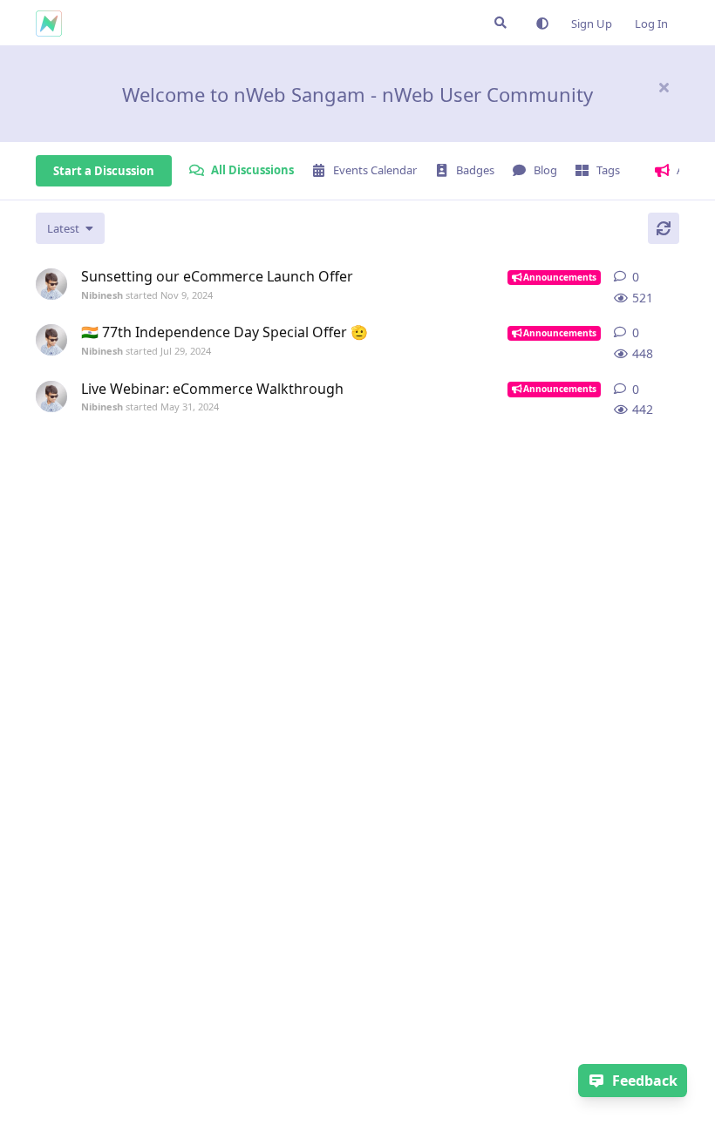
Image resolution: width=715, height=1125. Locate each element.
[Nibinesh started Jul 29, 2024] (51, 340)
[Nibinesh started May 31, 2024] (51, 396)
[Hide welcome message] (663, 87)
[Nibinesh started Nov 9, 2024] (51, 284)
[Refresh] (663, 228)
